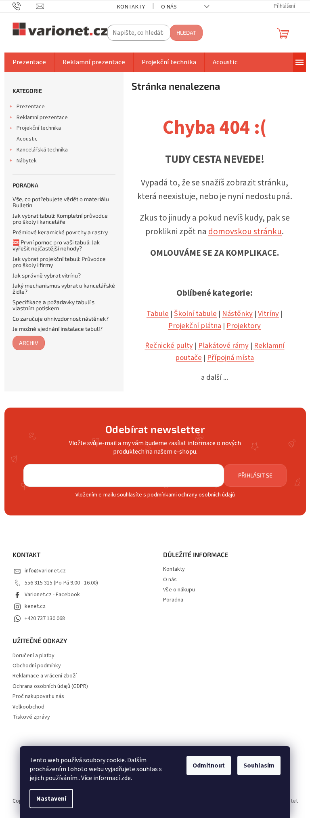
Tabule (158, 313)
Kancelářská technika (42, 150)
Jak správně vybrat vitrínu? (47, 275)
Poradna (173, 600)
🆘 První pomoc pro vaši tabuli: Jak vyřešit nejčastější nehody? (56, 245)
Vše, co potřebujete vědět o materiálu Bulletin (61, 202)
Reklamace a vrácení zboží (45, 676)
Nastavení (51, 798)
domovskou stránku (245, 231)
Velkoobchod (28, 707)
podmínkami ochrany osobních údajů (191, 495)
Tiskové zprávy (31, 717)
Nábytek (27, 161)
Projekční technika (39, 128)
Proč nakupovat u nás (38, 696)
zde (126, 778)
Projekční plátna (194, 325)
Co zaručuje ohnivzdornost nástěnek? (61, 318)
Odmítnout (209, 765)
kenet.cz (35, 606)
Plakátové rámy (223, 345)
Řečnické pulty (169, 345)
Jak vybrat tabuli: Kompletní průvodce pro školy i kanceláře (60, 218)
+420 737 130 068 (45, 618)
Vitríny (268, 313)
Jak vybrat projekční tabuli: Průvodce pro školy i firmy (59, 262)
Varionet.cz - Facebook (52, 595)
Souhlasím (258, 765)
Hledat (186, 32)
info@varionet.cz (45, 571)
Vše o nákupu (179, 590)
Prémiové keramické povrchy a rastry (60, 232)
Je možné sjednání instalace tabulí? (58, 329)
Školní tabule (195, 313)
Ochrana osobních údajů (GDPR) (50, 686)
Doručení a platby (33, 656)
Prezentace (31, 107)
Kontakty (131, 6)
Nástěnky (237, 313)
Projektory (243, 325)
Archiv (28, 342)
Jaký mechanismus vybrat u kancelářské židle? (64, 288)
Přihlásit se (255, 475)
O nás (169, 6)
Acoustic (27, 139)
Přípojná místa (230, 357)
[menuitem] (29, 62)
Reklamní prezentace (42, 118)
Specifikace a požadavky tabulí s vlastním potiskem (53, 305)
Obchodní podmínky (37, 666)
